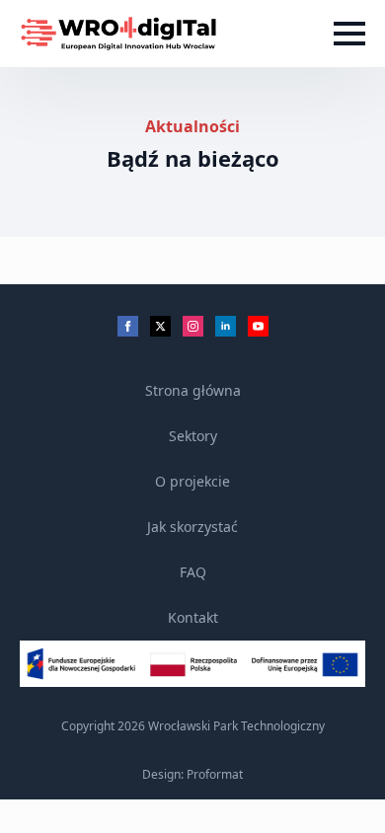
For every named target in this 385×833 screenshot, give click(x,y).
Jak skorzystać (192, 526)
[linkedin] (225, 326)
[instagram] (193, 326)
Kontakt (193, 617)
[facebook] (127, 326)
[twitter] (160, 326)
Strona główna (193, 390)
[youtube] (258, 326)
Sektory (193, 435)
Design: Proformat (192, 775)
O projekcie (192, 481)
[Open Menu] (349, 33)
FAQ (193, 572)
